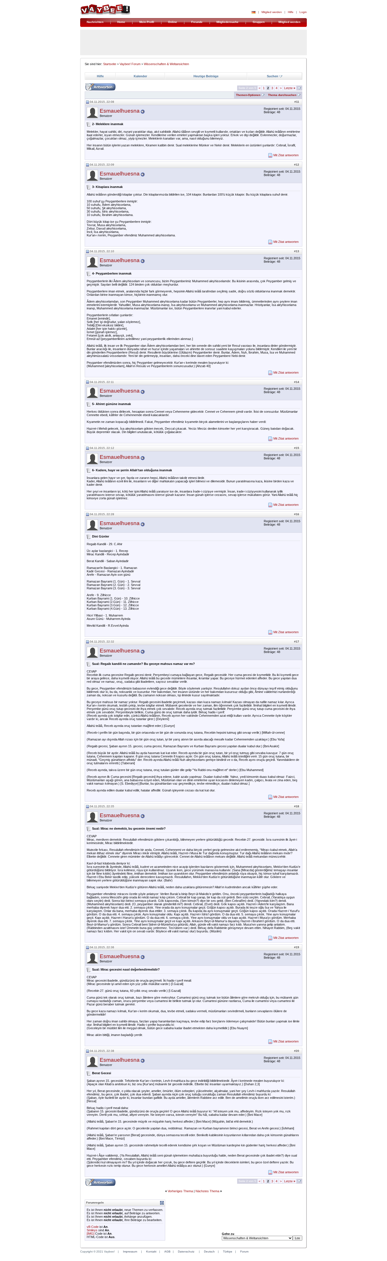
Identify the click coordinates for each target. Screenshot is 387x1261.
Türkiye (227, 1251)
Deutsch (209, 1251)
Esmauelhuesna (120, 111)
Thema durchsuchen (282, 95)
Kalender (140, 76)
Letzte (289, 88)
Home (121, 21)
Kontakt (151, 1251)
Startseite (109, 64)
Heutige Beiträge (206, 76)
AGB (167, 1251)
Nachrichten (95, 21)
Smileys (92, 1230)
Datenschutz (186, 1251)
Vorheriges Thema (180, 1191)
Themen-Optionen (248, 95)
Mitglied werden (271, 12)
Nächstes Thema (207, 1191)
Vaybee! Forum (130, 64)
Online (172, 21)
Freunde (197, 21)
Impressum (130, 1251)
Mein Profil (146, 21)
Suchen (272, 76)
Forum (244, 1251)
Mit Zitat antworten (286, 155)
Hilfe (291, 12)
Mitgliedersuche (227, 21)
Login (303, 12)
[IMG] (90, 1233)
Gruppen (259, 21)
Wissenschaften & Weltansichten (166, 64)
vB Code (93, 1226)
